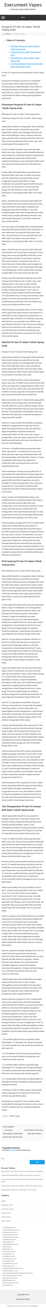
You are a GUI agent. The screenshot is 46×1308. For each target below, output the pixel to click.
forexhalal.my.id (8, 1261)
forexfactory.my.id (9, 1259)
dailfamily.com (7, 1249)
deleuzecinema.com (9, 1278)
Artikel (3, 1201)
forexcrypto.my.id (9, 1251)
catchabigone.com (9, 1239)
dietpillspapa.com (8, 1280)
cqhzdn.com (6, 1247)
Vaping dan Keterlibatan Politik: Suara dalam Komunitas (21, 1175)
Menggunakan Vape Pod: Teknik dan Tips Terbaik (18, 1190)
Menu (23, 17)
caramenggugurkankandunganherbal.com (17, 1273)
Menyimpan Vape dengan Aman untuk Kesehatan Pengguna (22, 1171)
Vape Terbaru (6, 1221)
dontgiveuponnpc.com (10, 1283)
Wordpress (34, 1306)
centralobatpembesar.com (12, 1275)
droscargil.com (7, 1285)
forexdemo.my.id (8, 1256)
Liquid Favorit (6, 1213)
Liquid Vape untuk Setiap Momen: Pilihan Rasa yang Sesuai (21, 1186)
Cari (2, 1158)
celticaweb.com (8, 1242)
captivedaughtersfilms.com (12, 1268)
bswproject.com (8, 1266)
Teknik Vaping (14, 1116)
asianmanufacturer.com (10, 1230)
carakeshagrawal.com (10, 1237)
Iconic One (11, 1306)
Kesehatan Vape (7, 1205)
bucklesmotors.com (9, 1232)
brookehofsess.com (9, 1263)
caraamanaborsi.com (10, 1271)
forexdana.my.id (8, 1254)
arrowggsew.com (8, 1227)
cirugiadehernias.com (10, 1244)
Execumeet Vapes (23, 4)
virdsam (8, 34)
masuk (13, 1150)
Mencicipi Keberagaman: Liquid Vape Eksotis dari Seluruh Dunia (13, 1133)
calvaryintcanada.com (10, 1235)
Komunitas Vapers (7, 1209)
